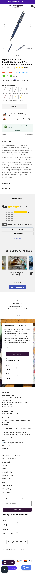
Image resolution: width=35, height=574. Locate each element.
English (22, 549)
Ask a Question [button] (18, 233)
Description (6, 141)
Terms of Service (7, 485)
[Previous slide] (4, 25)
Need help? (29, 135)
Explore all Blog (17, 287)
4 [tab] (15, 282)
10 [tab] (26, 282)
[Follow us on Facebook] (4, 542)
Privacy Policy (6, 489)
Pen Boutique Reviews (9, 459)
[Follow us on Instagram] (13, 542)
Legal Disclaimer (7, 475)
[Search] (6, 7)
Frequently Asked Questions (11, 455)
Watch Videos (7, 188)
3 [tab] (13, 282)
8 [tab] (22, 282)
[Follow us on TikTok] (25, 542)
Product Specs (7, 183)
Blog (3, 482)
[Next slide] (31, 25)
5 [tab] (17, 282)
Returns (4, 469)
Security (5, 465)
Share (4, 135)
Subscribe (17, 354)
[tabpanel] (17, 267)
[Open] (4, 569)
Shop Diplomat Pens (21, 72)
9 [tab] (24, 282)
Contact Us (6, 492)
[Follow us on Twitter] (8, 542)
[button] (26, 7)
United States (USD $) (9, 549)
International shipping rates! (17, 309)
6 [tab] (18, 282)
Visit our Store (6, 479)
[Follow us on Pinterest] (17, 542)
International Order (8, 472)
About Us (5, 449)
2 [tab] (11, 282)
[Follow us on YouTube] (21, 542)
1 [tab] (9, 282)
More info (17, 130)
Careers (4, 452)
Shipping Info (6, 462)
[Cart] (31, 7)
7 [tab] (20, 282)
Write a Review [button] (18, 229)
